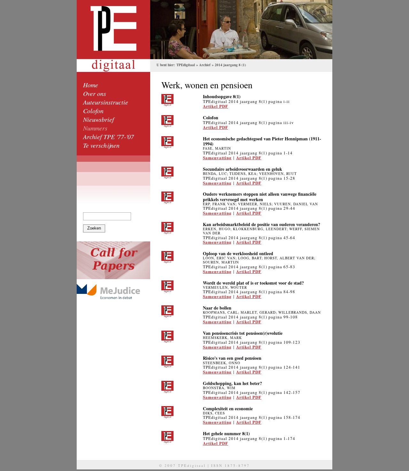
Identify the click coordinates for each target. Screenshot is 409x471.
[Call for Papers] (113, 260)
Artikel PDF (215, 106)
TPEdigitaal (185, 64)
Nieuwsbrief (98, 119)
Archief (205, 64)
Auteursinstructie (105, 102)
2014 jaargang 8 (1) (230, 64)
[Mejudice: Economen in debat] (113, 291)
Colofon (93, 110)
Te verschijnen (101, 145)
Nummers (95, 128)
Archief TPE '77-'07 (108, 136)
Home (90, 85)
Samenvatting (217, 157)
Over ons (94, 93)
